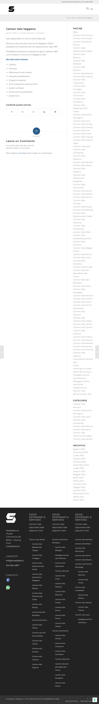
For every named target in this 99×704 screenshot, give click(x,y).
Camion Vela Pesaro (82, 207)
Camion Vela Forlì (81, 130)
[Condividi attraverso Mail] (55, 111)
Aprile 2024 (78, 478)
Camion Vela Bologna (60, 548)
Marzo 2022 (78, 500)
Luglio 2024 (78, 468)
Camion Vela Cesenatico (60, 564)
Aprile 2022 (78, 497)
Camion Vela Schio (82, 286)
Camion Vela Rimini (82, 254)
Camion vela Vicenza (83, 349)
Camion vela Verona (82, 346)
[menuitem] (86, 9)
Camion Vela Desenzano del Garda (80, 108)
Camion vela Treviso (82, 327)
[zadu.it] (84, 698)
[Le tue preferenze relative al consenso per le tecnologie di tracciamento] (94, 700)
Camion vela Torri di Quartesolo (39, 634)
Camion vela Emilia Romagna (60, 541)
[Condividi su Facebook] (11, 111)
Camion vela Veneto (82, 340)
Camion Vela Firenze (83, 127)
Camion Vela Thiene (82, 299)
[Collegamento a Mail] (91, 698)
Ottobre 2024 (79, 462)
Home (76, 365)
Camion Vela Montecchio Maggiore (79, 178)
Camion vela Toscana (83, 602)
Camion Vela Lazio (81, 417)
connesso (22, 153)
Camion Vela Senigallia (60, 676)
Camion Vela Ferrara (82, 124)
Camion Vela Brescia (83, 73)
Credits (57, 699)
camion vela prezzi (27, 33)
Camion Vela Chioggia (37, 556)
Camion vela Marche (83, 162)
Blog (75, 32)
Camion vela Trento (82, 324)
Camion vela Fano (81, 121)
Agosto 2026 (79, 449)
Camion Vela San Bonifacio (39, 613)
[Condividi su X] (22, 111)
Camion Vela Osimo (82, 191)
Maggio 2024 (79, 474)
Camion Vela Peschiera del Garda (37, 596)
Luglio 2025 (78, 455)
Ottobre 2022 (79, 490)
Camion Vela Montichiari (80, 549)
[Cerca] (86, 9)
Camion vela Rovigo (82, 267)
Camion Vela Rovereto (83, 573)
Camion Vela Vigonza (37, 665)
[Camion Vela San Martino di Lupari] (2, 352)
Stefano (42, 33)
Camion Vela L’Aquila (83, 137)
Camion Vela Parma (82, 197)
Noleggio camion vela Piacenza (62, 556)
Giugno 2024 (79, 471)
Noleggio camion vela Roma (85, 620)
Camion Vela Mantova (83, 539)
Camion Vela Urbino (82, 337)
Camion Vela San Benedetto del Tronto (81, 273)
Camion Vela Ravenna (60, 593)
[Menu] (91, 9)
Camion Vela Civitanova (60, 644)
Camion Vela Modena (60, 585)
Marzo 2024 (78, 481)
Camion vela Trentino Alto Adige (83, 565)
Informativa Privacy (82, 372)
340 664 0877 (12, 565)
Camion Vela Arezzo (82, 38)
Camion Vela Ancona (83, 35)
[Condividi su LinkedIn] (44, 111)
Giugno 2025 (79, 459)
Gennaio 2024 (79, 484)
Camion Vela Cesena (83, 76)
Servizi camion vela (82, 394)
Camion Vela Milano (82, 165)
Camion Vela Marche (83, 426)
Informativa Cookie (82, 368)
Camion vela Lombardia (80, 588)
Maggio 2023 (79, 487)
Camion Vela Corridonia (60, 652)
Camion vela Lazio (81, 146)
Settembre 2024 (81, 465)
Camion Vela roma (82, 257)
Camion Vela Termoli (83, 295)
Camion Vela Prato (82, 232)
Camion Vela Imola (82, 134)
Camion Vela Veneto (83, 439)
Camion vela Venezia (83, 343)
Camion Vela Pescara (83, 210)
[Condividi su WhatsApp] (33, 111)
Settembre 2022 (81, 493)
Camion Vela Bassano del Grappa (37, 547)
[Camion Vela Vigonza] (97, 352)
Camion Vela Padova (83, 194)
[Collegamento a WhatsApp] (87, 698)
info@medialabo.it (15, 560)
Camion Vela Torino (82, 302)
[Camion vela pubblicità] (11, 9)
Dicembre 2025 (80, 452)
